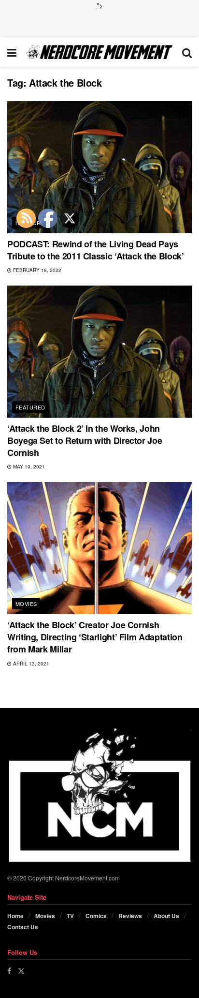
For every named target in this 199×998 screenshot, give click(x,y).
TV (70, 915)
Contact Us (22, 926)
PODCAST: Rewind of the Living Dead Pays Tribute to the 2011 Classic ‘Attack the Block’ (95, 250)
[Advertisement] (99, 23)
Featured (30, 407)
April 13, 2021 (30, 663)
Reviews (130, 915)
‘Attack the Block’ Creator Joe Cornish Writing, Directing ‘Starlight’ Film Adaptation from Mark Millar (94, 637)
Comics (96, 915)
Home (15, 915)
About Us (166, 915)
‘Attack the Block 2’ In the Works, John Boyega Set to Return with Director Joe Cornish (84, 440)
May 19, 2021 (28, 466)
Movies (26, 603)
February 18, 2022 (36, 270)
